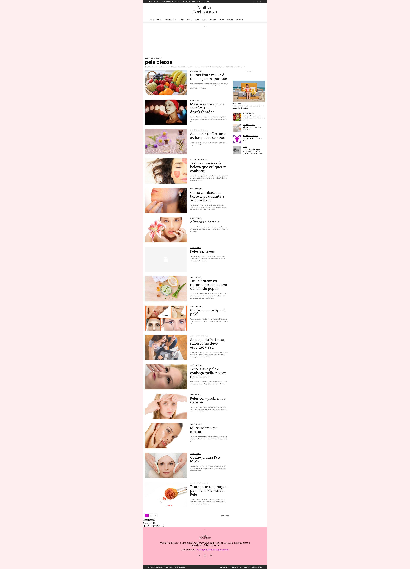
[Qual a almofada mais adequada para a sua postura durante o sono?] (237, 150)
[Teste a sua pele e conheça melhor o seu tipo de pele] (166, 376)
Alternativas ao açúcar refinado (252, 128)
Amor (151, 19)
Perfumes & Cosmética (198, 130)
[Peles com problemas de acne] (166, 406)
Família (189, 19)
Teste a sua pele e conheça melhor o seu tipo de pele (208, 372)
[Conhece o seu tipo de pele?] (166, 318)
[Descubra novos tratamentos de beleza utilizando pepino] (166, 288)
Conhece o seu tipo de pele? (208, 312)
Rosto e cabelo (195, 100)
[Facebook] (253, 1)
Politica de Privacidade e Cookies (252, 567)
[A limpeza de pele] (166, 229)
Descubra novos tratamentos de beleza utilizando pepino (208, 284)
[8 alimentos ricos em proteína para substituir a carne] (237, 117)
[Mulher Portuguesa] (205, 10)
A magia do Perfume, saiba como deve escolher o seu (207, 343)
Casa (197, 19)
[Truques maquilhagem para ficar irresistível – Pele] (166, 494)
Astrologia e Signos (250, 135)
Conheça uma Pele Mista (205, 459)
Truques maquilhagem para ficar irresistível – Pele (209, 490)
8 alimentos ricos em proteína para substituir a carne (253, 118)
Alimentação (170, 19)
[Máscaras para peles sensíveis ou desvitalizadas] (166, 112)
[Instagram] (256, 1)
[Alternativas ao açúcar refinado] (237, 128)
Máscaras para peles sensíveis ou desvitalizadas (207, 108)
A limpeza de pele (205, 221)
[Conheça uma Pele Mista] (166, 465)
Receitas (239, 19)
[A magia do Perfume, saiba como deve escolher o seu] (166, 347)
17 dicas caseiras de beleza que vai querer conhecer (208, 166)
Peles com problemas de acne (207, 400)
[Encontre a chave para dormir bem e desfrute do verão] (249, 91)
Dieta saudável (196, 71)
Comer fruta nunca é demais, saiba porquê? (208, 76)
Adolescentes (195, 394)
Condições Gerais (224, 567)
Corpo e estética (196, 188)
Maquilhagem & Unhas (198, 483)
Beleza (159, 19)
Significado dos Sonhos (203, 1)
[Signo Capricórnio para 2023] (237, 139)
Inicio (146, 58)
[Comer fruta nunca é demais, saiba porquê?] (166, 82)
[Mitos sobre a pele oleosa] (166, 435)
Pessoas (230, 19)
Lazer (221, 19)
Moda (204, 19)
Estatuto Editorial (236, 567)
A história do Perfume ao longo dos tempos (208, 135)
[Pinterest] (260, 1)
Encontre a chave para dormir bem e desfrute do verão (248, 107)
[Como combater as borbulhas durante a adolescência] (166, 200)
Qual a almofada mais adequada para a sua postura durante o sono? (253, 151)
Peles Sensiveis (202, 251)
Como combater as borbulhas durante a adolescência (207, 196)
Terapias (212, 19)
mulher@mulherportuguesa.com (212, 549)
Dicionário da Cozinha (189, 1)
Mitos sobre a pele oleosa (205, 429)
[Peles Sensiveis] (166, 259)
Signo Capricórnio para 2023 (252, 139)
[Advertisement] (205, 40)
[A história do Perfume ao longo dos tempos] (166, 141)
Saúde (181, 19)
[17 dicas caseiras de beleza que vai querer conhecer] (166, 171)
